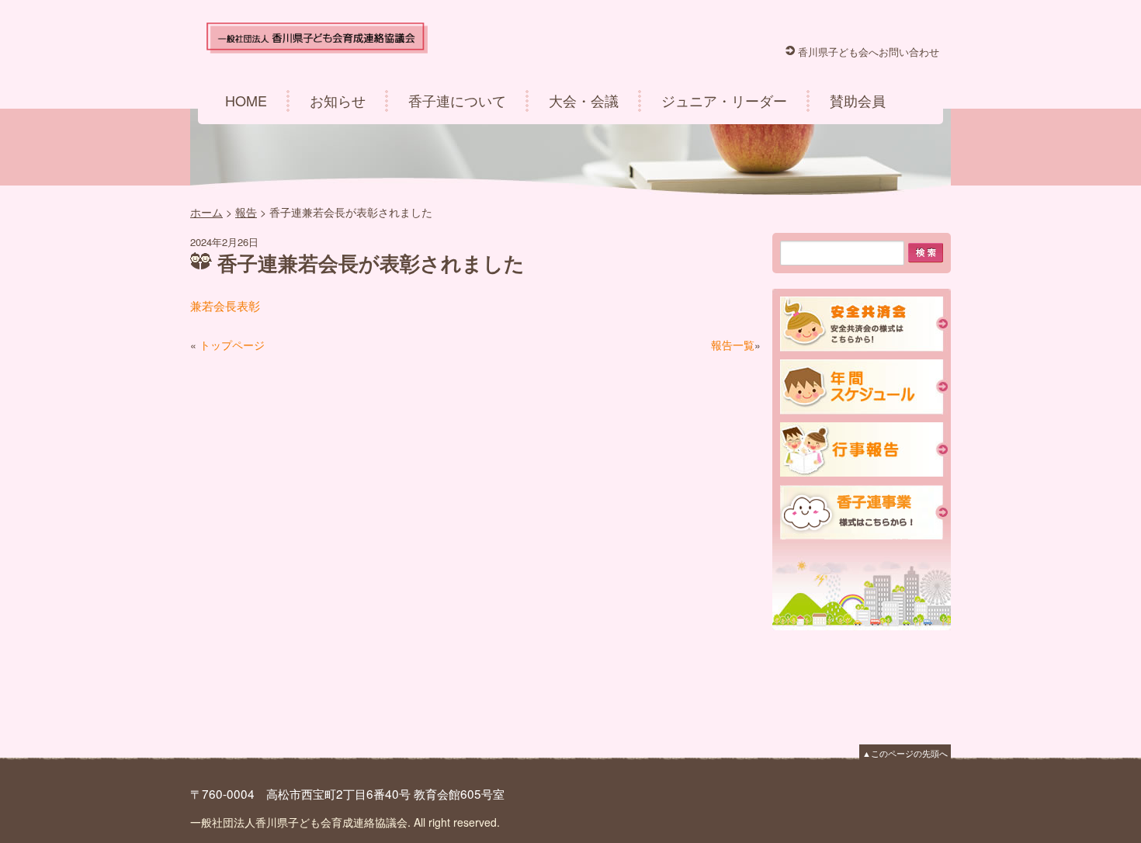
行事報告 (864, 449)
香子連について (457, 100)
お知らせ (338, 100)
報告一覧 (732, 344)
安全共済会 (864, 324)
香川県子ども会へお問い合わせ (868, 51)
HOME (246, 100)
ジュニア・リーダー (724, 100)
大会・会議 (584, 100)
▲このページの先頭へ (905, 753)
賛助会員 (858, 100)
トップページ (232, 344)
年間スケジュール (864, 387)
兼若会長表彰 (225, 305)
